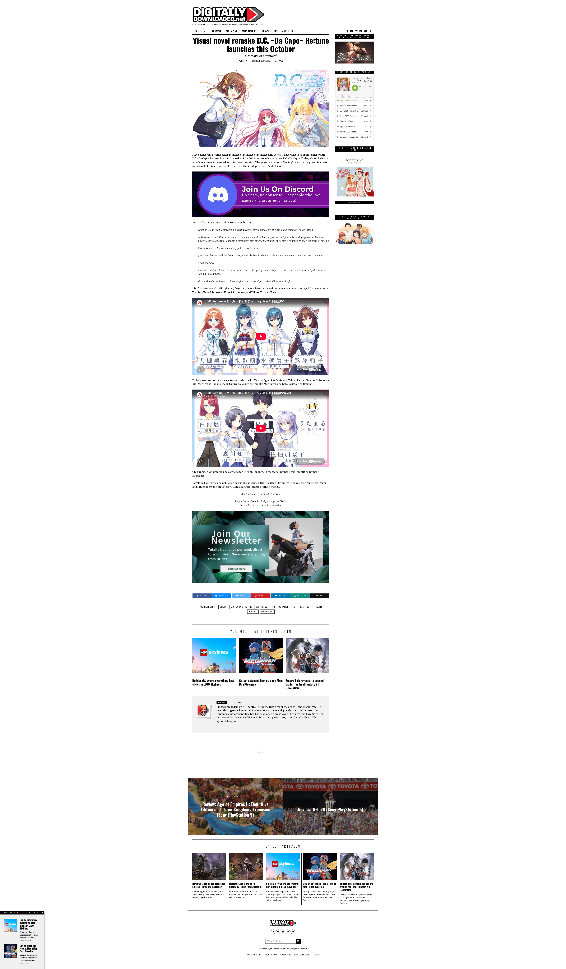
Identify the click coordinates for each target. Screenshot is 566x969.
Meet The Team (271, 955)
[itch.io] (356, 31)
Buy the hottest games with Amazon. (260, 494)
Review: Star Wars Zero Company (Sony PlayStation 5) (245, 885)
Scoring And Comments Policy (306, 955)
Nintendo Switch (280, 607)
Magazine (231, 31)
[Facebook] (347, 31)
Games (198, 31)
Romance (253, 611)
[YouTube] (351, 31)
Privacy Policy (286, 955)
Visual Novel (267, 611)
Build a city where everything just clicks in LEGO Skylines (213, 682)
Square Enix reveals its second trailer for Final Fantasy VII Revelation (305, 684)
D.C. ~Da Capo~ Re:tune (241, 607)
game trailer (262, 607)
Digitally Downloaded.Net (298, 948)
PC (294, 607)
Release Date (305, 607)
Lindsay (244, 61)
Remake (319, 607)
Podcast (216, 31)
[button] (298, 941)
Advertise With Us (255, 955)
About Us (287, 31)
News (269, 61)
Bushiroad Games (259, 61)
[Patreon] (361, 31)
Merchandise (250, 31)
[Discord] (365, 31)
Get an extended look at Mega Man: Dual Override (261, 682)
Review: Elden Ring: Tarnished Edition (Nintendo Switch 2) (209, 885)
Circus (223, 607)
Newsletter (269, 31)
